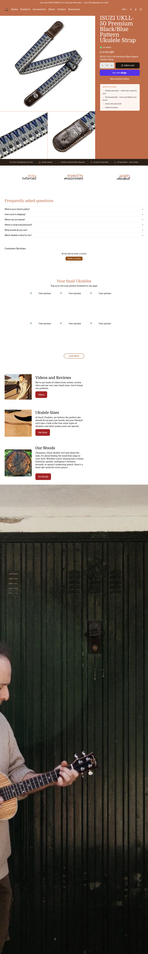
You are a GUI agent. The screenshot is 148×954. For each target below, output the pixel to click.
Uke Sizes (42, 432)
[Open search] (130, 9)
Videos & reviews (111, 107)
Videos (41, 394)
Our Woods (43, 476)
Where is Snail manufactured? (18, 225)
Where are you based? (15, 219)
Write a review (74, 259)
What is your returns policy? (17, 209)
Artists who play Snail (113, 104)
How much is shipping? (15, 214)
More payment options (119, 79)
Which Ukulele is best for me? (18, 235)
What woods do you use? (16, 230)
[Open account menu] (135, 9)
